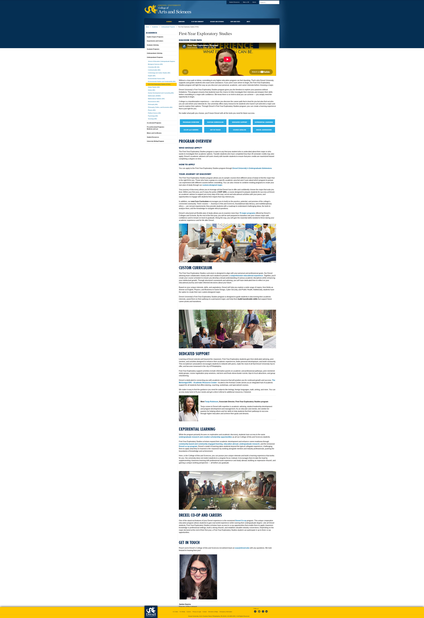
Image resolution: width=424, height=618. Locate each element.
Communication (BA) (154, 70)
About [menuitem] (248, 21)
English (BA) (151, 76)
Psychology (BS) (153, 116)
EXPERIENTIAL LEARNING (264, 122)
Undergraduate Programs (168, 26)
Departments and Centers (155, 41)
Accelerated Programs (154, 123)
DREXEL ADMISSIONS (264, 130)
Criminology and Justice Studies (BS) (159, 73)
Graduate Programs (153, 49)
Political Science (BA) (154, 113)
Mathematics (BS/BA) (154, 96)
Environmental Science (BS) (156, 78)
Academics (155, 26)
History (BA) (151, 90)
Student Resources (234, 2)
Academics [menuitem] (169, 21)
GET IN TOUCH (215, 130)
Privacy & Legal (197, 611)
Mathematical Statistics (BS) (156, 99)
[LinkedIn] (266, 612)
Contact (205, 611)
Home (147, 26)
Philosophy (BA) (153, 104)
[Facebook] (255, 612)
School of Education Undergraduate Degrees (161, 61)
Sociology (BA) (152, 119)
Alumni (254, 2)
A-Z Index (175, 611)
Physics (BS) (152, 110)
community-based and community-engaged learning (201, 444)
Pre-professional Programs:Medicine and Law (155, 128)
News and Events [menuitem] (235, 21)
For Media (182, 611)
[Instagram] (259, 612)
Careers (189, 611)
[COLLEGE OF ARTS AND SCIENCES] (168, 12)
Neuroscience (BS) (153, 101)
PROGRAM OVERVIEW (191, 122)
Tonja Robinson (211, 402)
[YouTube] (263, 612)
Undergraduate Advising (154, 53)
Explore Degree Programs (155, 37)
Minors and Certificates (154, 133)
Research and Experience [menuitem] (217, 21)
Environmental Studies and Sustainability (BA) (162, 81)
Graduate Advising (153, 45)
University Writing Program (155, 141)
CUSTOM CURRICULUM (215, 122)
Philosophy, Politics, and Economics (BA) (160, 107)
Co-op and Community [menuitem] (197, 21)
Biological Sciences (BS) (155, 64)
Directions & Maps (213, 611)
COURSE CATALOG (239, 130)
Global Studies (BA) (154, 87)
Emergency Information (226, 611)
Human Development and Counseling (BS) (161, 93)
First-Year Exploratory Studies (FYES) (159, 84)
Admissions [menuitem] (181, 21)
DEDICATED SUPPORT (239, 122)
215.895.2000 (231, 616)
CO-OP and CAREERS (191, 130)
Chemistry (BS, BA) (153, 67)
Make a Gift (246, 2)
